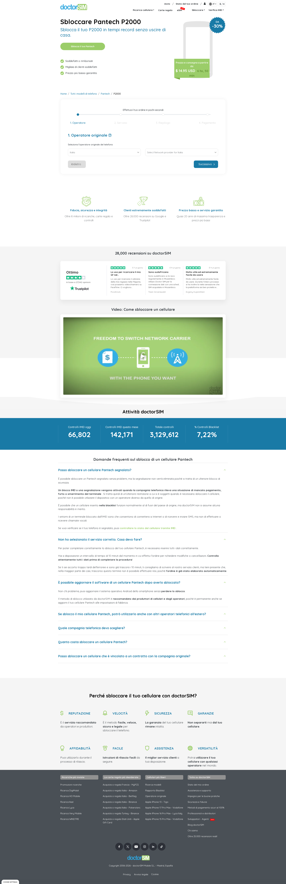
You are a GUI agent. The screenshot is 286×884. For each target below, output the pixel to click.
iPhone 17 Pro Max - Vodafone (164, 807)
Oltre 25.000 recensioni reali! (202, 836)
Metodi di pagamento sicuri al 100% (206, 807)
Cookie (155, 874)
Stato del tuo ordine (187, 3)
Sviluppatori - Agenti (201, 819)
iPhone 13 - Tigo (156, 802)
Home (63, 93)
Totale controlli (164, 427)
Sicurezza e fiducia (197, 802)
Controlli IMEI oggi (79, 427)
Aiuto (167, 3)
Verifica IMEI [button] (215, 10)
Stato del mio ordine (198, 784)
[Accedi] (205, 4)
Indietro (76, 164)
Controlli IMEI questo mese (121, 427)
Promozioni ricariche (71, 784)
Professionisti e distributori (202, 813)
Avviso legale (141, 874)
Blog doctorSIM (196, 824)
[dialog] (10, 882)
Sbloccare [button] (197, 10)
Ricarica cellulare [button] (143, 10)
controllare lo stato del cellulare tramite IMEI (147, 528)
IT (213, 4)
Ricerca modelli (153, 784)
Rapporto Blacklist (154, 790)
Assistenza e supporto (199, 790)
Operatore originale (155, 796)
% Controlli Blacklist (207, 427)
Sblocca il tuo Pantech (82, 46)
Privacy (127, 874)
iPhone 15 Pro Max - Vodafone (164, 819)
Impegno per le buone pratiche (204, 796)
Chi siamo (193, 830)
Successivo (205, 164)
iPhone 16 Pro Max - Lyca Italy (163, 813)
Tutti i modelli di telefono (83, 93)
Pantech (105, 93)
